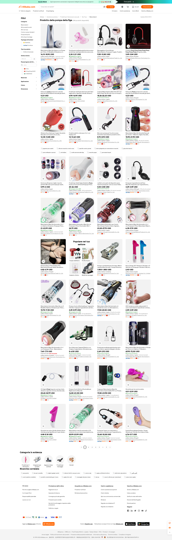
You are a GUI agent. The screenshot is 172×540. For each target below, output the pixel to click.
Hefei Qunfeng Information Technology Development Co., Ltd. (81, 315)
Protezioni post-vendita (55, 500)
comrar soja (88, 473)
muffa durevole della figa (77, 152)
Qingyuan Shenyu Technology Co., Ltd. (136, 99)
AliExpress (60, 532)
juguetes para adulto (48, 148)
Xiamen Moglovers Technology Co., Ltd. (108, 142)
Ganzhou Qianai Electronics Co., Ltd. (107, 101)
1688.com (67, 532)
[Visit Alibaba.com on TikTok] (146, 511)
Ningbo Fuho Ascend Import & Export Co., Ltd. (53, 101)
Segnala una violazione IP (108, 503)
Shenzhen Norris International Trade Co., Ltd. (109, 58)
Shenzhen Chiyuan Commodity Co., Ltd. (108, 232)
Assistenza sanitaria (52, 17)
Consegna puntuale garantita (57, 496)
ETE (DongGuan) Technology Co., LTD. (51, 140)
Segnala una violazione (107, 506)
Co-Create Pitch (27, 493)
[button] (104, 7)
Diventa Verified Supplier (134, 500)
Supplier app (89, 524)
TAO (100, 532)
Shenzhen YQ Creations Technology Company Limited (138, 190)
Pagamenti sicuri (53, 489)
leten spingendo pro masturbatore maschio (107, 148)
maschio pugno (93, 152)
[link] (169, 523)
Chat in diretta (105, 493)
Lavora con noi (26, 500)
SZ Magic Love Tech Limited (77, 101)
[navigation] (29, 232)
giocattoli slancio (127, 148)
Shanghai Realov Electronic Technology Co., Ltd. (138, 58)
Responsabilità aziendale (29, 496)
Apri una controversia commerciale (110, 496)
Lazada (86, 532)
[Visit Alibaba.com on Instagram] (139, 511)
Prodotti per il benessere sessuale (69, 17)
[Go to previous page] (81, 447)
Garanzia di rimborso (54, 493)
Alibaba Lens (31, 524)
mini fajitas (63, 152)
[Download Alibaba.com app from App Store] (130, 524)
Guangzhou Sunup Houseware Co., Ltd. (80, 59)
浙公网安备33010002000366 (115, 537)
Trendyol (105, 532)
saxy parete (26, 473)
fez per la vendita (38, 473)
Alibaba (42, 17)
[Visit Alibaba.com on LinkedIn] (132, 511)
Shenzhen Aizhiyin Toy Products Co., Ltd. (52, 233)
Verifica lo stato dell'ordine (134, 496)
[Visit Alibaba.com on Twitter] (135, 511)
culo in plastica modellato (29, 477)
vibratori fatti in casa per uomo (72, 473)
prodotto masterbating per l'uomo (49, 477)
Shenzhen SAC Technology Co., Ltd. (50, 190)
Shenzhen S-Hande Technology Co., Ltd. (108, 314)
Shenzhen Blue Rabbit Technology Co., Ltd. (81, 140)
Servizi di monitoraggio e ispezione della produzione (60, 504)
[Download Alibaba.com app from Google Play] (144, 524)
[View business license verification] (102, 537)
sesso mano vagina (131, 477)
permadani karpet (106, 152)
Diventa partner (131, 503)
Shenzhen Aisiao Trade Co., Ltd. (106, 192)
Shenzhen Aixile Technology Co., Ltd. (51, 315)
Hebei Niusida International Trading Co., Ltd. (81, 192)
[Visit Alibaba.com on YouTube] (142, 511)
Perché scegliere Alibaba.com (30, 489)
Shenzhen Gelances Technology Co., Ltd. (52, 58)
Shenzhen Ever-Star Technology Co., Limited (138, 273)
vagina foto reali (68, 477)
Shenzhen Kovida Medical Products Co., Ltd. (138, 232)
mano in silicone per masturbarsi (112, 477)
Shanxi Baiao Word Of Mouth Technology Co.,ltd (138, 142)
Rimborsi (103, 500)
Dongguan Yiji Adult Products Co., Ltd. (136, 315)
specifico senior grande (85, 148)
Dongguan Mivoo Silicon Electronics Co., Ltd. (81, 233)
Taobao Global (93, 532)
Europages (112, 532)
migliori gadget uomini (53, 473)
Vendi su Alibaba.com (133, 489)
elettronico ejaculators (120, 473)
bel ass (97, 477)
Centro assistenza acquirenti (109, 489)
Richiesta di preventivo (81, 493)
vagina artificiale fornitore (103, 473)
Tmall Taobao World (77, 532)
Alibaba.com (119, 524)
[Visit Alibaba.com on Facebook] (128, 511)
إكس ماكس (134, 473)
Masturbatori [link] (93, 17)
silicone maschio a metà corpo (66, 148)
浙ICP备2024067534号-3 (132, 537)
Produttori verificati (80, 489)
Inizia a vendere (131, 493)
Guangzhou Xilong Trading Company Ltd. (80, 356)
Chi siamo (25, 486)
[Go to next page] (110, 447)
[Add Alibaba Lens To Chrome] (49, 524)
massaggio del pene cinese (83, 477)
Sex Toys (84, 17)
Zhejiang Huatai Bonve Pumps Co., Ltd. (108, 273)
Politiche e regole (53, 508)
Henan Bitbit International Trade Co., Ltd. (52, 273)
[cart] (128, 7)
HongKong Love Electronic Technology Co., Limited (53, 357)
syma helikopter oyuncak (49, 152)
